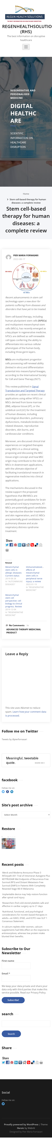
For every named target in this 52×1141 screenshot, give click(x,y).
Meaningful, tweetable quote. (22, 760)
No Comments (16, 625)
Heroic (20, 1128)
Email (6, 973)
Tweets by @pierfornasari (14, 739)
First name (8, 960)
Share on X (39, 763)
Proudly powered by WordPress (21, 1124)
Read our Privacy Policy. (33, 992)
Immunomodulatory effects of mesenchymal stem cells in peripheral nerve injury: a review (35, 574)
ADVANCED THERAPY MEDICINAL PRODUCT (23, 631)
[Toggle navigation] (26, 47)
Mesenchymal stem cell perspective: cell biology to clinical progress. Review (13, 601)
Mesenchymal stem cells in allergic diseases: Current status (13, 571)
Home (26, 193)
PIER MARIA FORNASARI (25, 255)
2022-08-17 (19, 259)
